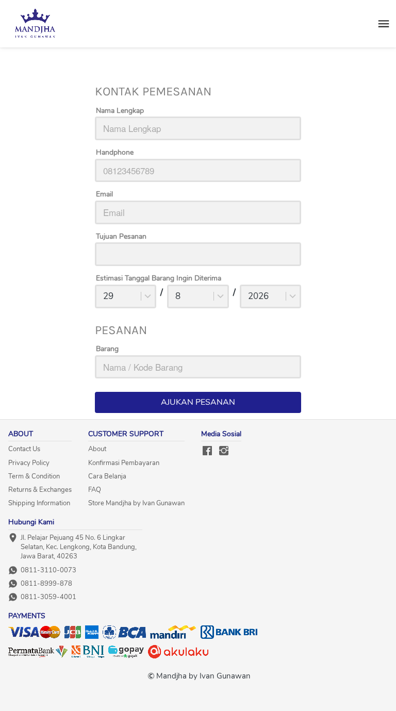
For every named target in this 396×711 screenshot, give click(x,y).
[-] (207, 451)
